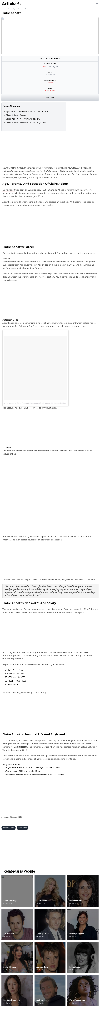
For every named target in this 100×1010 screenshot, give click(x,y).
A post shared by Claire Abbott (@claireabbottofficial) (24, 403)
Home (3, 9)
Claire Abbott (8, 189)
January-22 (53, 66)
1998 (44, 66)
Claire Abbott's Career (16, 115)
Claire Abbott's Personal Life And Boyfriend (26, 122)
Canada (50, 82)
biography (11, 9)
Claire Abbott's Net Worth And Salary (23, 118)
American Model (8, 828)
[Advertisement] (50, 148)
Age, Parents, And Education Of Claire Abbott (27, 111)
